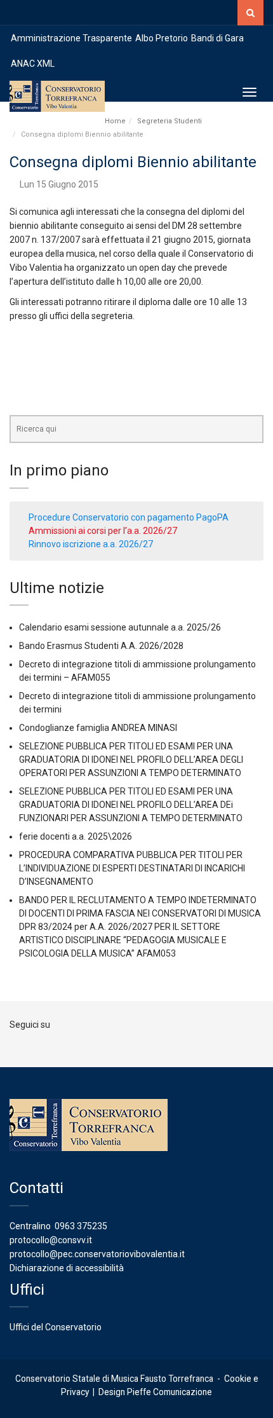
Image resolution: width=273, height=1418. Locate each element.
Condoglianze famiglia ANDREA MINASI (98, 728)
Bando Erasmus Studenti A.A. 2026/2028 (101, 646)
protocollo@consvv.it (51, 1240)
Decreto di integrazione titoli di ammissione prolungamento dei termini (137, 702)
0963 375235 (81, 1226)
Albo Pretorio (161, 38)
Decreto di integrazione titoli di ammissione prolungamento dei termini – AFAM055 (137, 671)
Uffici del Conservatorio (56, 1327)
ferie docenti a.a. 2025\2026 (75, 836)
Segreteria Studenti (169, 121)
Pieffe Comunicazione (169, 1392)
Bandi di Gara (217, 38)
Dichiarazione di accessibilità (67, 1268)
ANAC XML (33, 63)
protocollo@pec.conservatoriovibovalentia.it (97, 1254)
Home (115, 121)
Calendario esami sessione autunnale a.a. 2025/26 (120, 627)
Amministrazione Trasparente (71, 38)
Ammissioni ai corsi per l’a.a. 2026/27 (103, 531)
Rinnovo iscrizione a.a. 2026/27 (91, 544)
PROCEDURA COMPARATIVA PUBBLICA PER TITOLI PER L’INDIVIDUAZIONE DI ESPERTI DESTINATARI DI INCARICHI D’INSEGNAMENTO (132, 868)
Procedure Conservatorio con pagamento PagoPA (129, 517)
